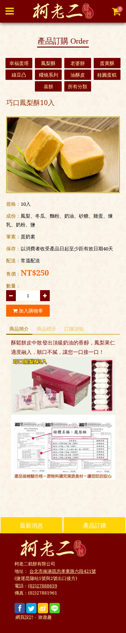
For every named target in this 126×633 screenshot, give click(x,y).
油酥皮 (77, 74)
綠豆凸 (19, 74)
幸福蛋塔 (19, 63)
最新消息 (31, 525)
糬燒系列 (48, 74)
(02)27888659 (42, 586)
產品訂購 (94, 525)
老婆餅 (77, 63)
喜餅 (48, 86)
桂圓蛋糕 (107, 74)
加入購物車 (30, 310)
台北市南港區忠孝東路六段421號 (62, 571)
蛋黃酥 (107, 63)
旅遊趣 (45, 617)
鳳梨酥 (48, 63)
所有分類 (77, 86)
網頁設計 (25, 617)
